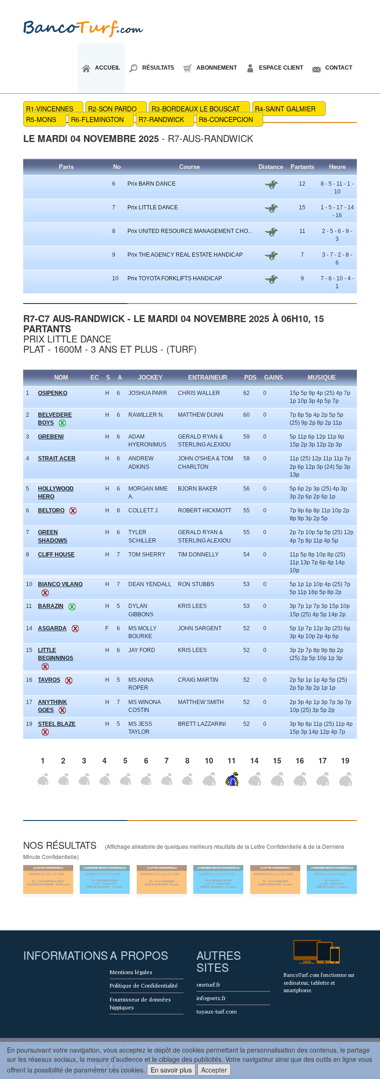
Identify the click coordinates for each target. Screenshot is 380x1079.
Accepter (214, 1069)
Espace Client (281, 68)
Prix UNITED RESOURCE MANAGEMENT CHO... (189, 231)
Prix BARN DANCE (151, 184)
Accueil (107, 68)
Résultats (158, 68)
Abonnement (216, 68)
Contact (338, 68)
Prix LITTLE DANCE (152, 207)
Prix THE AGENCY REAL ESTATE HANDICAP (185, 255)
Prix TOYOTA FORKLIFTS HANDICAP (174, 278)
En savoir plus (171, 1069)
